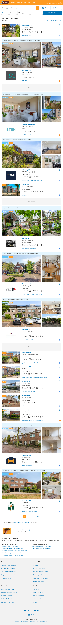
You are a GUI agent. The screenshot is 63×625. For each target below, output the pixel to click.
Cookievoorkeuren (42, 622)
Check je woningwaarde (8, 568)
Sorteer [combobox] (55, 20)
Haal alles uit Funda (38, 581)
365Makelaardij (26, 406)
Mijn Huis (35, 565)
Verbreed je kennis (6, 599)
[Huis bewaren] (60, 25)
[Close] (59, 523)
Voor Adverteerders (38, 595)
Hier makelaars (26, 195)
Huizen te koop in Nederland (10, 546)
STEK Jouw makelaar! (28, 135)
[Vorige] (19, 516)
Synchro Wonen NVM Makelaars (31, 363)
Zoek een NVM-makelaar (8, 571)
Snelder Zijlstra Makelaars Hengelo (32, 180)
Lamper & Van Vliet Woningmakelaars (32, 340)
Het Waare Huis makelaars (29, 511)
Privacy (17, 622)
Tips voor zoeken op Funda (40, 578)
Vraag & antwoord (6, 578)
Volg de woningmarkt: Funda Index (11, 575)
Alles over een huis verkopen (40, 571)
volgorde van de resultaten (21, 522)
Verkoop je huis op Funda (8, 565)
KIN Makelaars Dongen (28, 391)
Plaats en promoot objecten (9, 592)
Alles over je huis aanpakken (40, 575)
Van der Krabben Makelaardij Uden (32, 294)
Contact (34, 602)
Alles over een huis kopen (39, 568)
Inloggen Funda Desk (7, 602)
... (34, 516)
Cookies (32, 622)
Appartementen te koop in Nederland (12, 548)
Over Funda (35, 589)
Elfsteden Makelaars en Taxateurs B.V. (32, 420)
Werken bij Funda (37, 592)
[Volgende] (43, 516)
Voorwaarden (24, 622)
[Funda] (5, 2)
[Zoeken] (37, 8)
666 (38, 516)
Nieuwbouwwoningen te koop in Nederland (14, 551)
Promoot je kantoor (6, 595)
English (33, 615)
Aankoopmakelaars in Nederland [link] (41, 546)
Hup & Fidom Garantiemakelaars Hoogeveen (34, 377)
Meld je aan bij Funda (7, 589)
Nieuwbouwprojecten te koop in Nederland (14, 553)
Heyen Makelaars (27, 465)
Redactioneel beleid (38, 599)
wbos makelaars (26, 35)
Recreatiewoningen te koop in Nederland (13, 555)
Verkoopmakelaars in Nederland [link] (41, 548)
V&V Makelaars (26, 81)
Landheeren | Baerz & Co (29, 248)
